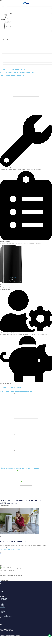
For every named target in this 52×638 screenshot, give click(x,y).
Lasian (5, 17)
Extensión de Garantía (5, 383)
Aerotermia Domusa (9, 13)
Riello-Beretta (6, 18)
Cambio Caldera (6, 27)
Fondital (5, 15)
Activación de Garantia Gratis (7, 332)
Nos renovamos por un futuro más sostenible (11, 562)
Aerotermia (6, 29)
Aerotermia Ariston (9, 30)
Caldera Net (6, 28)
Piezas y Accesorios (7, 24)
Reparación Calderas (7, 21)
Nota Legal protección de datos (5, 615)
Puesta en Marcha (7, 25)
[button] (49, 635)
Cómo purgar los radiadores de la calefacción (11, 575)
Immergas (5, 14)
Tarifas (19, 635)
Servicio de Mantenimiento (8, 23)
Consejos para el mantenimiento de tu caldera (11, 568)
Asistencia (4, 37)
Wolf (5, 10)
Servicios (3, 19)
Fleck (5, 11)
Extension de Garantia (7, 26)
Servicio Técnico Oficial (5, 39)
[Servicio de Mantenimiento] (26, 166)
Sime (5, 16)
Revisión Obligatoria (7, 22)
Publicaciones (3, 611)
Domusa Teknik (6, 12)
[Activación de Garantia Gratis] (26, 331)
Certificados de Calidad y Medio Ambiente (6, 616)
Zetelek (1, 0)
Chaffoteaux (6, 9)
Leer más (1, 565)
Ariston (5, 40)
